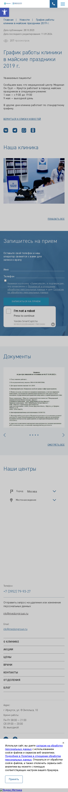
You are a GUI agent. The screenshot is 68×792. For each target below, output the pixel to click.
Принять (14, 779)
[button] (4, 12)
